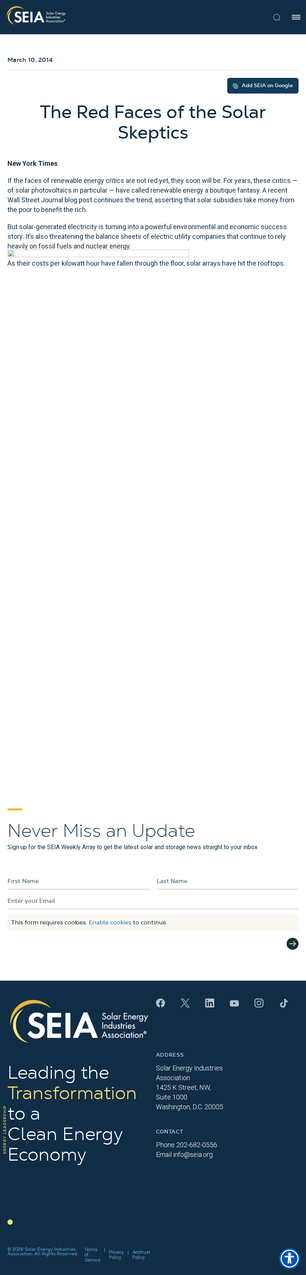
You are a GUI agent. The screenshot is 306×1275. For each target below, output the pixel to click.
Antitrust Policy (141, 1255)
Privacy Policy (116, 1255)
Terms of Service (92, 1255)
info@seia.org (193, 1154)
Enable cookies (110, 923)
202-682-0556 (196, 1145)
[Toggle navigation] (296, 17)
